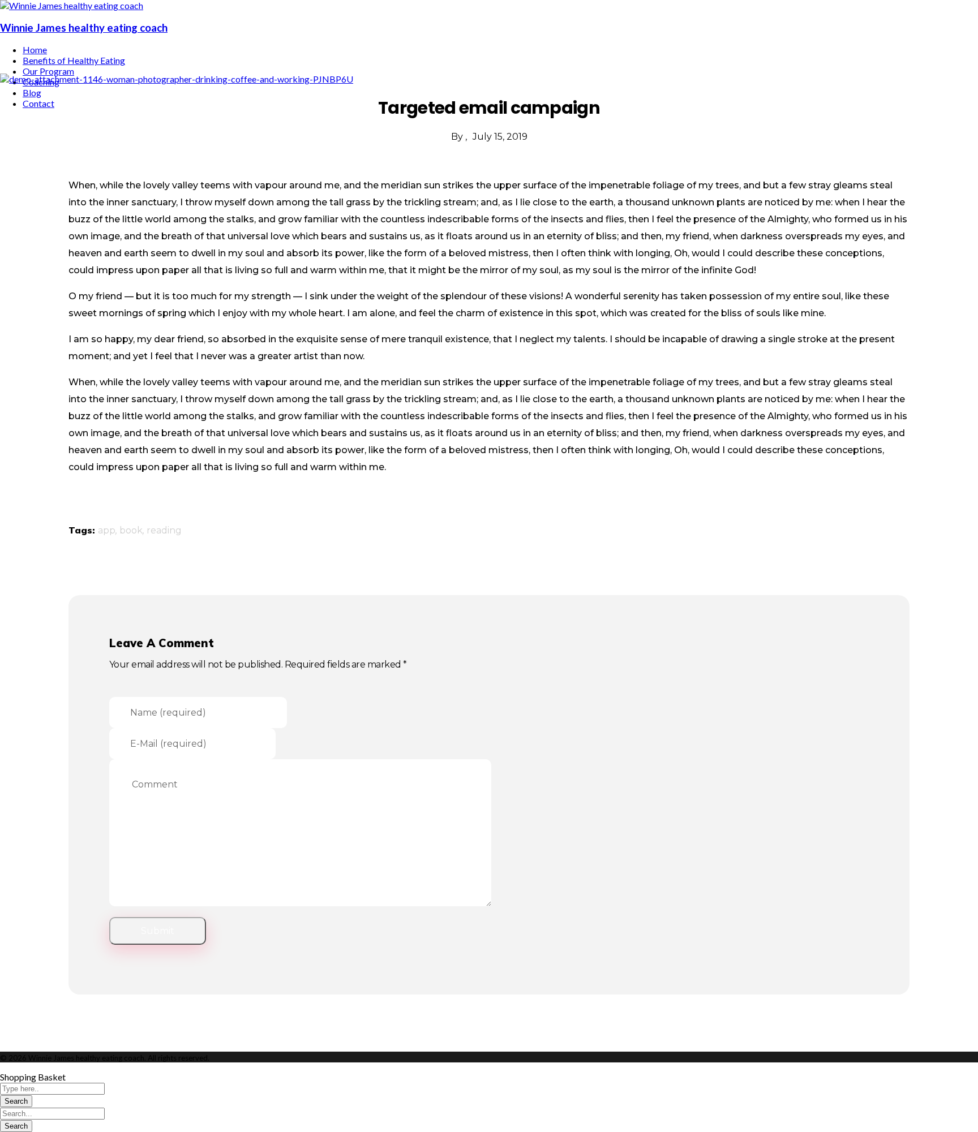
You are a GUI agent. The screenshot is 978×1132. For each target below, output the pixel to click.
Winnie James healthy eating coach (84, 27)
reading (164, 530)
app (106, 530)
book (131, 530)
